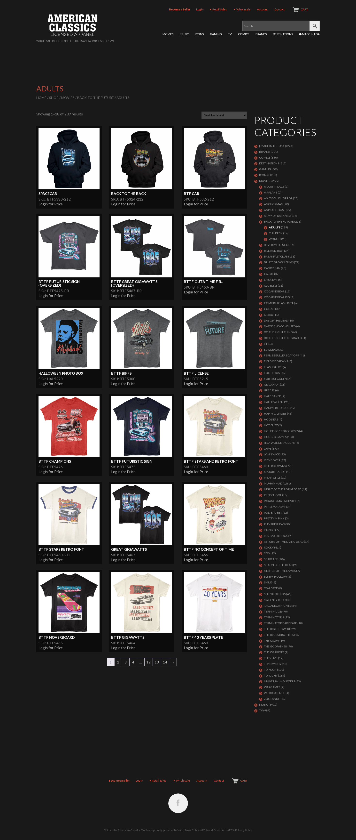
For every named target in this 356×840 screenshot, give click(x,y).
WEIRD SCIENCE (274, 693)
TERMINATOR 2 (274, 617)
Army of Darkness (277, 216)
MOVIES (168, 34)
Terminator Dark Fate (280, 623)
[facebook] (178, 803)
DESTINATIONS (283, 34)
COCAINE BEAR (274, 291)
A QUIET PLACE (274, 186)
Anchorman (273, 204)
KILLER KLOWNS (275, 466)
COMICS (243, 34)
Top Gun (270, 669)
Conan (269, 309)
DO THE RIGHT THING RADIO (283, 338)
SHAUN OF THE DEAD (278, 565)
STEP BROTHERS (275, 594)
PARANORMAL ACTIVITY (280, 501)
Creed (268, 314)
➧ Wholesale (241, 9)
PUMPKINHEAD (274, 524)
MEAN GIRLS (272, 477)
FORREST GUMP (275, 378)
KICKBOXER (272, 460)
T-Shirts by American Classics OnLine (127, 830)
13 (157, 662)
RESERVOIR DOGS (275, 536)
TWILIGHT (271, 675)
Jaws (267, 448)
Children (276, 233)
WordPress (184, 830)
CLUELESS (270, 285)
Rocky (269, 547)
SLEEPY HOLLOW (275, 576)
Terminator (273, 611)
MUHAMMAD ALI (275, 483)
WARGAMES (272, 687)
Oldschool (273, 495)
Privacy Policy (243, 830)
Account (262, 9)
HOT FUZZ (271, 425)
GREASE (269, 390)
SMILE (268, 582)
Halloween (273, 402)
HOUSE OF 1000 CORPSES (281, 431)
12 (148, 662)
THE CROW (271, 640)
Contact (279, 9)
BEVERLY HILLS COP (277, 245)
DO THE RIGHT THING (278, 332)
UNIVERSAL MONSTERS (279, 681)
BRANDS (261, 34)
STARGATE (271, 588)
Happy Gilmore (275, 413)
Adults (274, 227)
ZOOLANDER (272, 699)
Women (275, 239)
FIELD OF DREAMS (276, 361)
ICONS (199, 34)
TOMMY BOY (272, 664)
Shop (54, 98)
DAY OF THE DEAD (276, 320)
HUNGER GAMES (275, 437)
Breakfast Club (276, 256)
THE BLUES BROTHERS (279, 635)
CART (304, 9)
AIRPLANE (270, 192)
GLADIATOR (271, 384)
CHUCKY (270, 280)
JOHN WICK (272, 454)
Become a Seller (179, 9)
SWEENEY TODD (275, 600)
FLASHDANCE (273, 367)
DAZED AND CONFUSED (280, 326)
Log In (200, 9)
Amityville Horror (278, 198)
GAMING (216, 34)
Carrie (269, 274)
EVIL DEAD (271, 349)
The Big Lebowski (277, 629)
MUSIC (184, 34)
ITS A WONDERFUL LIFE (279, 442)
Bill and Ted (273, 250)
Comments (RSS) (224, 830)
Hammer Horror (276, 408)
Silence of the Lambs (280, 571)
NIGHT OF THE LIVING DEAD (282, 489)
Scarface (271, 559)
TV (230, 34)
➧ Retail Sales (218, 9)
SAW (267, 553)
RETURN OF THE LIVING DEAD (283, 541)
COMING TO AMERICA (279, 303)
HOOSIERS (271, 419)
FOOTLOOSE (272, 373)
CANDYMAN (272, 268)
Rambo (269, 530)
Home (41, 98)
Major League (275, 472)
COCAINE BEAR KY (276, 297)
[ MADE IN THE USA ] (272, 146)
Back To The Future (95, 98)
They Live (271, 658)
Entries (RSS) (200, 830)
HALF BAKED (272, 396)
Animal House (274, 210)
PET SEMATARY (274, 507)
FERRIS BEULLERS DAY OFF (281, 355)
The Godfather (275, 646)
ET (265, 344)
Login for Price (51, 204)
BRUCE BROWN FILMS (279, 262)
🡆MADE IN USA (309, 34)
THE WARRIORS (274, 652)
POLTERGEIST (273, 512)
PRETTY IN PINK (274, 518)
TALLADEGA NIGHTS (277, 605)
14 (165, 662)
